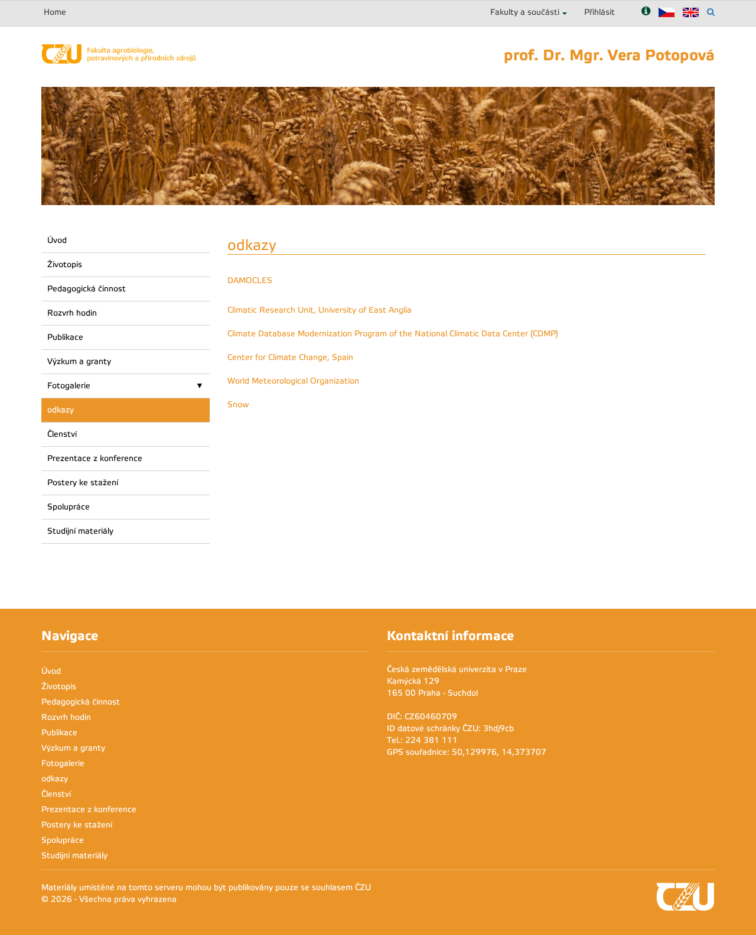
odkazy (60, 409)
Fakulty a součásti (524, 12)
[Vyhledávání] (711, 12)
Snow (238, 404)
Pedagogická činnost (86, 288)
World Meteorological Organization (293, 380)
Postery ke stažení (82, 482)
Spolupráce (68, 506)
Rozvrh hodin (72, 313)
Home (55, 12)
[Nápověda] (645, 12)
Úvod (57, 240)
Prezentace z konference (94, 458)
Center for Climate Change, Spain (290, 357)
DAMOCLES (249, 280)
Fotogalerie (68, 385)
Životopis (64, 264)
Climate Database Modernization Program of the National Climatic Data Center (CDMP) (392, 333)
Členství (62, 434)
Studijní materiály (80, 531)
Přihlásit (599, 12)
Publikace (65, 337)
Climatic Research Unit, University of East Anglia (319, 310)
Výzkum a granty (79, 361)
